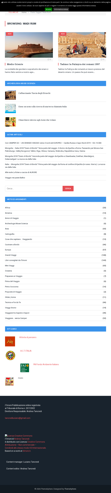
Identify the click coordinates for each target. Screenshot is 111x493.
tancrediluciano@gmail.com (17, 418)
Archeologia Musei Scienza (16, 223)
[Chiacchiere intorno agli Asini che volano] (10, 122)
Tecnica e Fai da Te (13, 302)
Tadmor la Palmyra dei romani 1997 (80, 64)
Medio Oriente (15, 64)
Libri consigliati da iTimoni (16, 260)
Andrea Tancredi (21, 439)
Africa (7, 208)
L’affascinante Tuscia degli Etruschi (34, 93)
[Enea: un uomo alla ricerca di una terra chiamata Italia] (10, 108)
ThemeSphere (70, 489)
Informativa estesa (61, 9)
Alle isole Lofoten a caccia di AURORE (21, 172)
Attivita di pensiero (27, 337)
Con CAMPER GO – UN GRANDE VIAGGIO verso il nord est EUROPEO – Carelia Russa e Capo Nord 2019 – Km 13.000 (53, 143)
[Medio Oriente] (29, 45)
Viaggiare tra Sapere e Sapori (17, 313)
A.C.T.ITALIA (26, 351)
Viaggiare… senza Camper (16, 318)
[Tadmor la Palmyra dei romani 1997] (82, 45)
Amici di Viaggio (12, 218)
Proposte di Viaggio (13, 292)
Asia (9, 34)
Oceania (8, 271)
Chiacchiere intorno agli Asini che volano (37, 120)
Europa (8, 250)
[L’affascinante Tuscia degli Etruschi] (10, 95)
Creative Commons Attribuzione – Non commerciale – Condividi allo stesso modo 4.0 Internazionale (25, 445)
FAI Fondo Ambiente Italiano (46, 364)
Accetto (48, 9)
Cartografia (9, 234)
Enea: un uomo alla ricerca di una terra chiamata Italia (42, 106)
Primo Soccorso (11, 287)
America (8, 213)
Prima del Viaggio (12, 281)
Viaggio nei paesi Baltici (15, 178)
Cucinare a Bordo (12, 244)
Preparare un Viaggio (13, 276)
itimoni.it (26, 451)
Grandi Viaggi (10, 255)
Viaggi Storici (10, 308)
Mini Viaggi (9, 266)
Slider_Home (10, 297)
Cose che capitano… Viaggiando (18, 239)
